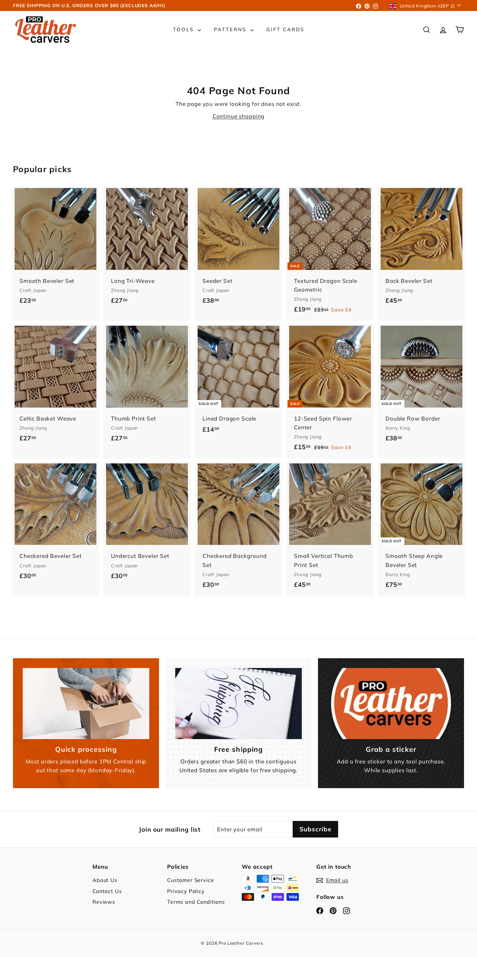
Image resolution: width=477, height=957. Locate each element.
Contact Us (107, 891)
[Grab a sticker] (391, 703)
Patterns (231, 29)
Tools (184, 29)
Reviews (103, 902)
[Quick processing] (86, 703)
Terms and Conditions (196, 902)
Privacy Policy (186, 891)
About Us (104, 880)
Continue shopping (238, 116)
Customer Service (190, 880)
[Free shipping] (238, 703)
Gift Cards (285, 29)
